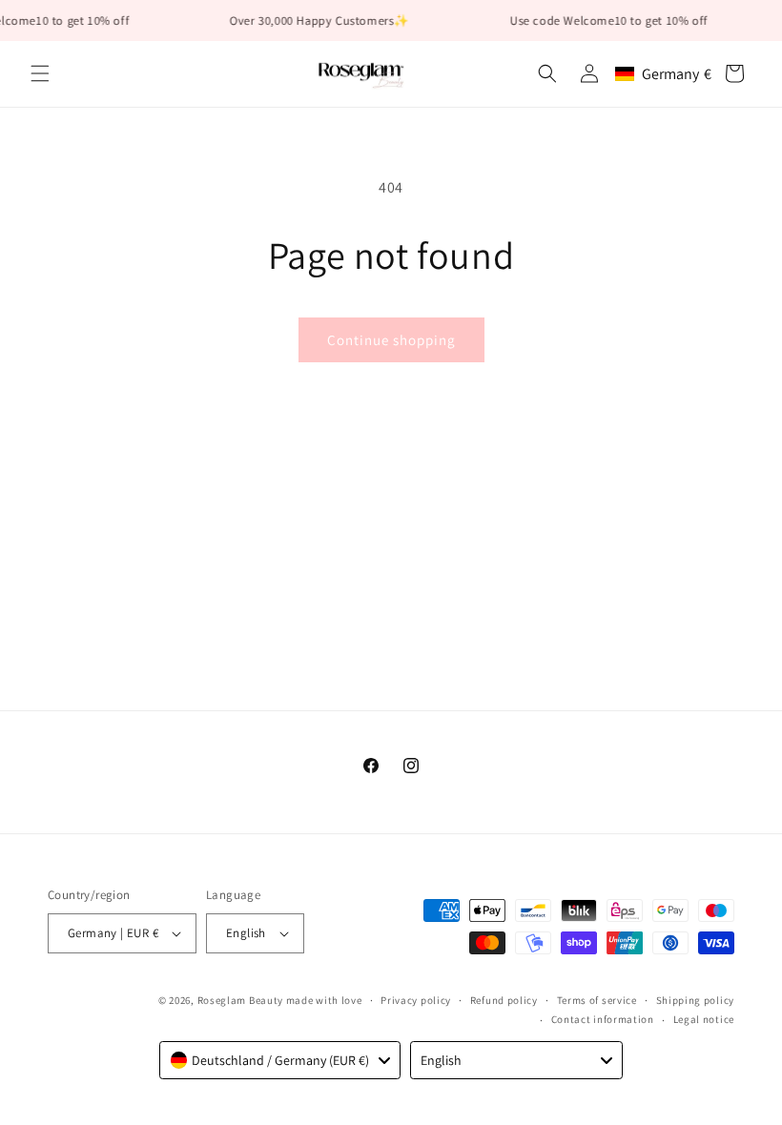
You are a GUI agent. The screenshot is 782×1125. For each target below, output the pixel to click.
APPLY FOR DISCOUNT (391, 763)
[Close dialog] (605, 384)
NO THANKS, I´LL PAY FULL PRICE (391, 817)
